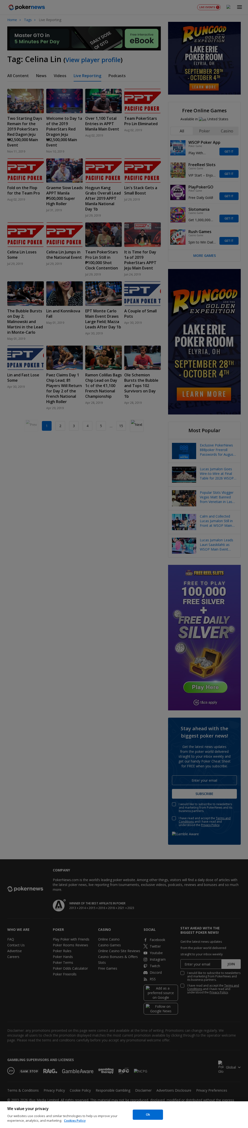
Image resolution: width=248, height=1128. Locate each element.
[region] (124, 1114)
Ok (148, 1114)
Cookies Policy (75, 1120)
